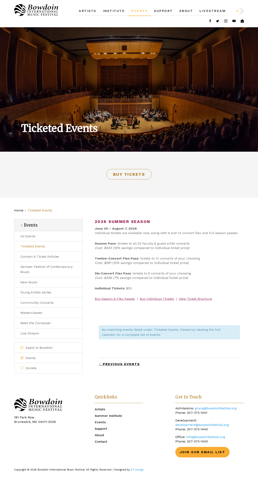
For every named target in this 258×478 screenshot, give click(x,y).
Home (18, 210)
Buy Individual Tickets (157, 299)
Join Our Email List (202, 452)
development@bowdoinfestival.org (202, 425)
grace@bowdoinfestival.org (216, 408)
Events (139, 11)
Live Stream (29, 333)
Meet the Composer (35, 323)
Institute (114, 11)
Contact (101, 441)
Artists (87, 11)
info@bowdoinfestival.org (205, 437)
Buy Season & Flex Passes (115, 299)
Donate (31, 368)
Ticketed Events (32, 246)
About (186, 11)
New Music (28, 282)
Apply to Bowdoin (39, 348)
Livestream (212, 11)
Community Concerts (37, 303)
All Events (27, 236)
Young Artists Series (35, 292)
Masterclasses (31, 313)
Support (163, 11)
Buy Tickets (129, 174)
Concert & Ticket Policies (39, 256)
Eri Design (137, 469)
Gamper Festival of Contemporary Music (46, 269)
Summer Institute (108, 416)
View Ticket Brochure (195, 299)
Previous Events (120, 364)
